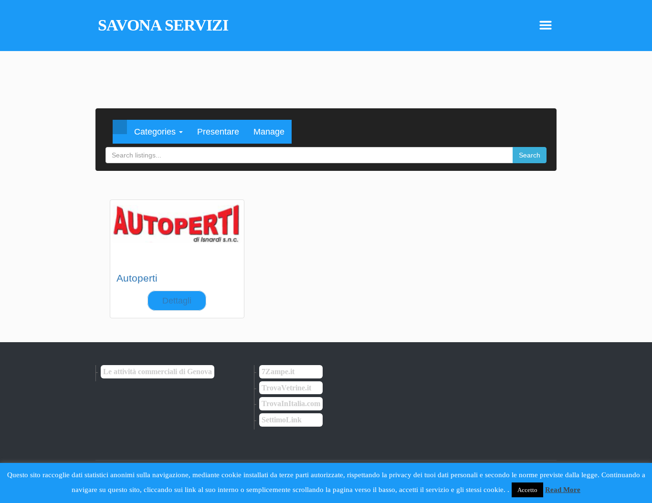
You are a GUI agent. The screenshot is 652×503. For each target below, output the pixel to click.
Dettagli (176, 300)
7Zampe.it (278, 371)
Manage (268, 131)
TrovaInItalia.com (291, 403)
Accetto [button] (527, 489)
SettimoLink (282, 420)
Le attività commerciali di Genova (157, 371)
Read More (562, 489)
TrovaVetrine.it (286, 388)
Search (529, 155)
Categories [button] (156, 131)
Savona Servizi (163, 25)
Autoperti (137, 277)
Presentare (218, 131)
